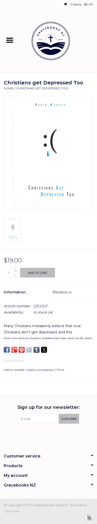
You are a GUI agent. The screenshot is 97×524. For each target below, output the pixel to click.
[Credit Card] (88, 517)
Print (60, 370)
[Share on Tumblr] (37, 350)
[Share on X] (44, 350)
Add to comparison (41, 370)
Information (15, 292)
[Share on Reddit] (29, 350)
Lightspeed (11, 511)
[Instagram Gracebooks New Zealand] (53, 434)
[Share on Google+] (14, 350)
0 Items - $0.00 (81, 4)
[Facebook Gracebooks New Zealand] (44, 434)
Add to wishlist (14, 370)
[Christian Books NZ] (58, 40)
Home (8, 88)
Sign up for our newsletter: (48, 407)
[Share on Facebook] (7, 350)
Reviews (62, 292)
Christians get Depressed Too (42, 88)
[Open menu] (9, 40)
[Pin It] (22, 350)
